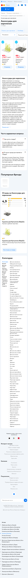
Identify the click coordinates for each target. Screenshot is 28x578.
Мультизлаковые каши (15, 310)
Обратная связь (14, 456)
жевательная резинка (15, 424)
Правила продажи (14, 449)
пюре (11, 399)
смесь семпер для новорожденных (14, 282)
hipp (11, 348)
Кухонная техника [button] (4, 277)
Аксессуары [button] (5, 261)
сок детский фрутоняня (15, 296)
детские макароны (14, 277)
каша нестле (13, 326)
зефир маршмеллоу (14, 414)
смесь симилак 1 (14, 288)
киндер (12, 290)
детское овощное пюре (15, 374)
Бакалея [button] (4, 263)
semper (11, 345)
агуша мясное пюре (14, 403)
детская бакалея (14, 279)
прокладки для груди (15, 275)
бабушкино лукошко (15, 391)
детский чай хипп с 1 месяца (16, 298)
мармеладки (13, 416)
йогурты (12, 358)
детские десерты (14, 420)
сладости (12, 422)
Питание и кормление (13, 13)
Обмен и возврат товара (14, 447)
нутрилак (12, 286)
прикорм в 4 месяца (15, 330)
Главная (3, 13)
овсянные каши (13, 316)
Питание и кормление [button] (5, 280)
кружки (12, 303)
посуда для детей (14, 305)
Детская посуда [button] (4, 272)
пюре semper (13, 381)
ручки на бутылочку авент (16, 302)
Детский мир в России (8, 510)
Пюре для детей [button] (4, 283)
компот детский (14, 370)
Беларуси (23, 510)
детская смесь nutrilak (15, 352)
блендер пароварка (14, 335)
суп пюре (12, 364)
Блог (14, 486)
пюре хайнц (13, 385)
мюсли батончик (14, 418)
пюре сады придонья (15, 379)
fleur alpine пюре (14, 383)
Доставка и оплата (14, 445)
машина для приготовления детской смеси (16, 332)
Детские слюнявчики (15, 262)
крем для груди (13, 273)
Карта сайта (14, 458)
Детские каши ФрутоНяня (16, 328)
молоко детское (14, 343)
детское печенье (14, 411)
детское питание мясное (16, 376)
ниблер (12, 267)
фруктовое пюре (14, 378)
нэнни (11, 337)
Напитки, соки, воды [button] (4, 269)
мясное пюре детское (15, 407)
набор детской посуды (15, 263)
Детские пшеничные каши (16, 314)
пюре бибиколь (14, 397)
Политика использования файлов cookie (14, 454)
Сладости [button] (4, 286)
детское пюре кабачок (15, 372)
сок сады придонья (14, 294)
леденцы (12, 426)
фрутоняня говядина (15, 405)
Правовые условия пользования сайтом (14, 506)
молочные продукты (15, 341)
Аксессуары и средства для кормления (11, 15)
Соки (11, 368)
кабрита (12, 284)
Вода (11, 360)
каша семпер (13, 320)
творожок (12, 362)
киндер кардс (13, 292)
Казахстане (16, 510)
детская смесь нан (14, 347)
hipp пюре (12, 387)
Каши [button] (3, 274)
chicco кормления (14, 356)
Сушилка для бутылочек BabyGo (13, 222)
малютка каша (13, 324)
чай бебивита (13, 300)
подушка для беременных (16, 265)
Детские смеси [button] (4, 266)
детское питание (14, 354)
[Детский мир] (3, 5)
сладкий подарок (14, 412)
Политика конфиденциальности (14, 452)
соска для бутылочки (15, 269)
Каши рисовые (13, 312)
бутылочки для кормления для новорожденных (17, 308)
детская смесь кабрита (15, 350)
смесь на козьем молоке (16, 339)
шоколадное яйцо (14, 409)
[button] (7, 9)
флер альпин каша (14, 322)
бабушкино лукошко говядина (17, 401)
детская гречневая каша (15, 318)
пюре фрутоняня (14, 395)
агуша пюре (13, 393)
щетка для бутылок (14, 271)
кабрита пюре (13, 389)
